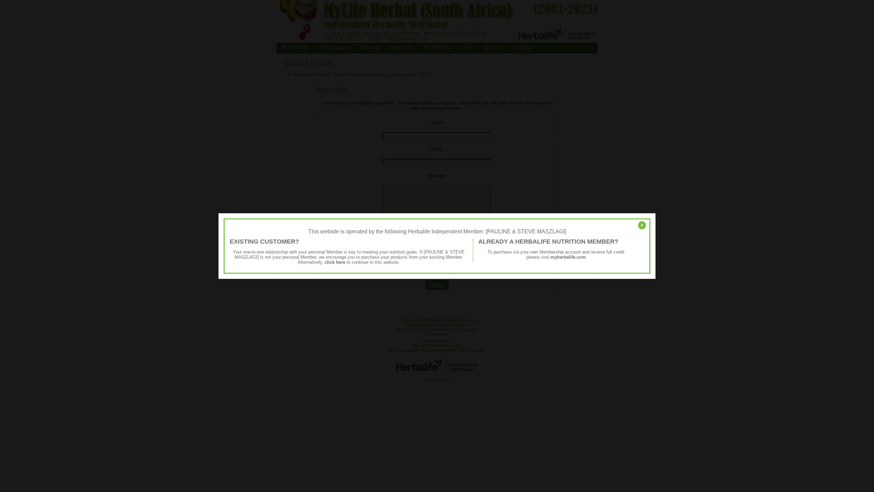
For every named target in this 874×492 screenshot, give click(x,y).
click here (335, 262)
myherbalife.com (568, 257)
